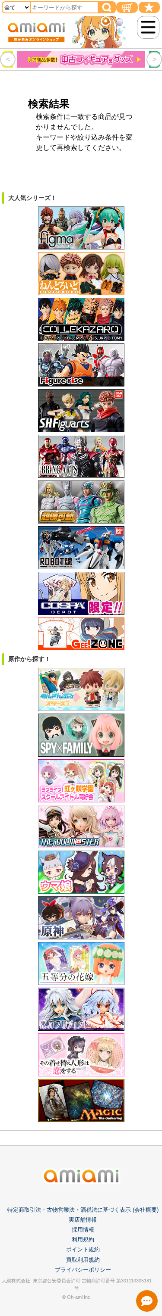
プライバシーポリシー (83, 1269)
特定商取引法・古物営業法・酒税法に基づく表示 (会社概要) (83, 1210)
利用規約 (83, 1239)
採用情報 (83, 1229)
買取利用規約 (83, 1260)
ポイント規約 (83, 1249)
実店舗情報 (83, 1219)
